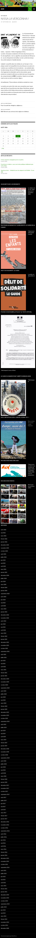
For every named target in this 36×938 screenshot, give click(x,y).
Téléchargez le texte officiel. (8, 370)
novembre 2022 (5, 618)
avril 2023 (3, 605)
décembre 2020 (5, 678)
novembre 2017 (5, 788)
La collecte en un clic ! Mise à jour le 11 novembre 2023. (31, 191)
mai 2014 (3, 913)
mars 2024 (3, 584)
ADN (2, 9)
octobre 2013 (4, 925)
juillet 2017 (4, 800)
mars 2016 (3, 849)
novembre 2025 (5, 548)
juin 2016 (3, 840)
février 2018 (4, 779)
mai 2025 (3, 563)
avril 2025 (3, 566)
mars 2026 (3, 535)
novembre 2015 (5, 861)
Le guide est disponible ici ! (31, 276)
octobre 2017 (4, 791)
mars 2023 (3, 609)
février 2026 (4, 539)
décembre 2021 (5, 642)
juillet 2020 (4, 694)
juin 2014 (3, 910)
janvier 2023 (4, 612)
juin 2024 (3, 581)
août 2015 (3, 870)
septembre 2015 (5, 867)
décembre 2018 (5, 748)
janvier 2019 (4, 745)
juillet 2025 (4, 557)
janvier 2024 (4, 590)
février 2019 (4, 742)
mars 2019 (3, 739)
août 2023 (3, 596)
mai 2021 (3, 663)
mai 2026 (3, 532)
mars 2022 (3, 633)
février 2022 (4, 636)
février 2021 (4, 672)
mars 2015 (3, 885)
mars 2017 (3, 812)
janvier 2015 (4, 891)
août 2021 (3, 654)
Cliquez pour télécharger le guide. (31, 232)
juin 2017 (3, 803)
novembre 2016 (5, 825)
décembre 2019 (5, 712)
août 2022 (3, 621)
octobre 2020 (4, 685)
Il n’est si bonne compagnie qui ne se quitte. (12, 159)
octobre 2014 (4, 901)
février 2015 (4, 888)
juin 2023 (3, 599)
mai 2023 (3, 602)
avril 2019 (3, 736)
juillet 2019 (4, 727)
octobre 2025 (4, 551)
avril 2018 (3, 773)
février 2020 (4, 706)
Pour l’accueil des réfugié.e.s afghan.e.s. (11, 104)
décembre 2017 (5, 785)
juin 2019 (3, 730)
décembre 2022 (5, 615)
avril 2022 (3, 630)
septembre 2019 (5, 721)
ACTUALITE (4, 15)
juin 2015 (3, 876)
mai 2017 (3, 806)
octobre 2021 (4, 648)
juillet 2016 (4, 837)
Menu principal (34, 9)
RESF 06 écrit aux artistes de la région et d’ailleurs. (15, 110)
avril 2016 (3, 846)
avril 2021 (3, 666)
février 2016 (4, 852)
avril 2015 (3, 882)
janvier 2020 (4, 709)
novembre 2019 (5, 715)
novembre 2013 (5, 922)
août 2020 (3, 691)
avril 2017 (3, 809)
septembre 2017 (5, 794)
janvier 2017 (4, 818)
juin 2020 (3, 697)
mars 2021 (3, 669)
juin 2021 (3, 660)
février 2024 (4, 587)
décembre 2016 (5, 821)
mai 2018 (3, 770)
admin (15, 21)
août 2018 (3, 761)
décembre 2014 (5, 894)
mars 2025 (3, 569)
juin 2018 (3, 767)
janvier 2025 (4, 572)
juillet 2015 (4, 873)
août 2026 (3, 529)
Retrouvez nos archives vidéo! (31, 486)
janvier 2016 (4, 855)
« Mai (2, 148)
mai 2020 (3, 700)
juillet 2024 (4, 578)
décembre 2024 (5, 575)
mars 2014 (3, 916)
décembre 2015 (5, 858)
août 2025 (3, 554)
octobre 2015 (4, 864)
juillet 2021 (4, 657)
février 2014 (4, 919)
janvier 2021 (4, 675)
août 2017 (3, 797)
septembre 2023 (5, 593)
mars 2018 (3, 776)
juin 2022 (3, 624)
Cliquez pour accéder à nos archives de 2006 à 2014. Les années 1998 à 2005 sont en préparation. (31, 470)
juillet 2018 (4, 764)
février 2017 (4, 815)
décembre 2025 (5, 545)
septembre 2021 (5, 651)
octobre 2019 (4, 718)
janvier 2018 (4, 782)
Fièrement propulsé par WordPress (9, 936)
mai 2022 (3, 627)
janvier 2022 (4, 639)
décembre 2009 (5, 928)
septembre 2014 (5, 904)
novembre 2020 (5, 682)
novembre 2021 (5, 645)
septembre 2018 (5, 758)
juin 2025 (3, 560)
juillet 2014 (4, 907)
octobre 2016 (4, 828)
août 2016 (3, 834)
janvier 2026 (4, 542)
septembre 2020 (5, 688)
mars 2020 (3, 703)
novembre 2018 (5, 751)
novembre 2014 (5, 898)
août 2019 (3, 724)
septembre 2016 (5, 831)
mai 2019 (3, 733)
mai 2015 (3, 879)
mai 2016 (3, 843)
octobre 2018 (4, 755)
